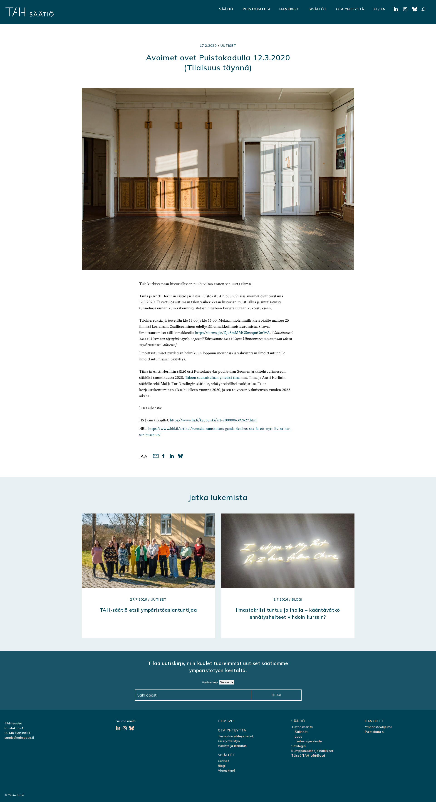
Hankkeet (289, 9)
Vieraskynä (226, 770)
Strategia (298, 746)
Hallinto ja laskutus (232, 746)
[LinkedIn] (118, 729)
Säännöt (301, 732)
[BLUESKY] (415, 9)
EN (383, 9)
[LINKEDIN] (396, 9)
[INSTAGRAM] (406, 9)
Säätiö (226, 9)
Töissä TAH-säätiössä (308, 755)
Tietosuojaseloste (308, 741)
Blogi (222, 766)
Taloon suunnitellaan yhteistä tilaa (212, 377)
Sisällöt (318, 9)
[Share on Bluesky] (180, 456)
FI (375, 9)
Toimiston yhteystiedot (235, 736)
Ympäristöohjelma (378, 727)
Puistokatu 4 (256, 9)
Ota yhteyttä (350, 9)
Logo (298, 736)
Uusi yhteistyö (229, 741)
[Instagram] (125, 729)
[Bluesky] (132, 729)
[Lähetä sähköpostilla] (155, 456)
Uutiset (228, 46)
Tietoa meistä (302, 727)
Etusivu (226, 721)
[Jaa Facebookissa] (163, 456)
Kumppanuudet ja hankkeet (312, 751)
